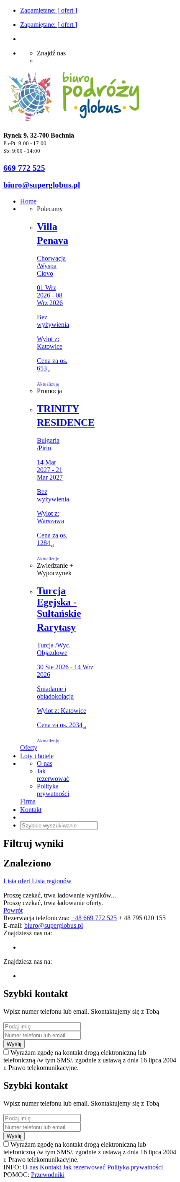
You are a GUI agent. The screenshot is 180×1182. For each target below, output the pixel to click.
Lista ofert (17, 881)
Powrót (13, 910)
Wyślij (14, 1044)
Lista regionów (52, 881)
